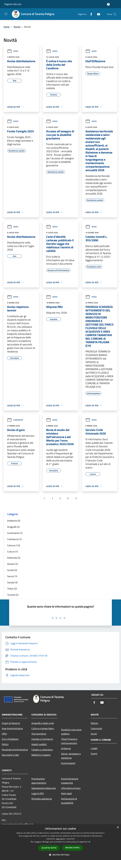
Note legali (66, 793)
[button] (60, 854)
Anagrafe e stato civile (42, 723)
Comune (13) (13, 545)
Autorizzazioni (68, 763)
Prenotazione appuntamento (38, 781)
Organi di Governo (11, 723)
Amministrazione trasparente (69, 781)
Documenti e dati (10, 755)
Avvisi (15, 51)
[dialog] (60, 842)
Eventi (94, 753)
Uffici (4, 733)
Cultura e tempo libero (42, 728)
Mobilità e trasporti (41, 755)
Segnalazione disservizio (43, 788)
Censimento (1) (14, 533)
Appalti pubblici (39, 744)
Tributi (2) (12, 588)
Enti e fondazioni (10, 739)
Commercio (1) (14, 539)
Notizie (94, 723)
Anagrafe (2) (13, 527)
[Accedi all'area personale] (108, 4)
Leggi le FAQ (37, 793)
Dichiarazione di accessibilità (69, 801)
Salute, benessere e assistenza (71, 756)
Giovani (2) (12, 564)
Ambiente (66, 748)
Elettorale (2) (13, 557)
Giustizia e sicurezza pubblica (71, 731)
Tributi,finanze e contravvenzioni (69, 741)
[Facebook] (90, 14)
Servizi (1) (12, 576)
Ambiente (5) (13, 520)
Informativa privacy (71, 788)
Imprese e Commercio (42, 739)
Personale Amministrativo (15, 749)
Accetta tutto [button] (49, 848)
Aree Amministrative (12, 728)
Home (6, 27)
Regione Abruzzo (12, 4)
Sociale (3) (12, 582)
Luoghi (94, 748)
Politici (5, 744)
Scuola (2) (12, 570)
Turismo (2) (12, 595)
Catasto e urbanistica (42, 749)
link (88, 841)
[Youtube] (97, 14)
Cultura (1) (12, 551)
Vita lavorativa (38, 733)
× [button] (118, 827)
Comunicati (18, 419)
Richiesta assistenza (41, 798)
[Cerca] (115, 14)
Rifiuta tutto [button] (72, 847)
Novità (17, 27)
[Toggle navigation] (6, 14)
